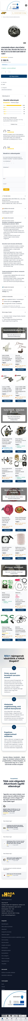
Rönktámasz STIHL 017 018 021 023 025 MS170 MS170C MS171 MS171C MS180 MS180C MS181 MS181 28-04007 (15, 842)
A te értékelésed (7, 161)
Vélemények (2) (6, 96)
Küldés (6, 189)
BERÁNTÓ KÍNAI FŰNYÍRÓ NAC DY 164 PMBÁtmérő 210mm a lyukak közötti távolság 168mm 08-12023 (11, 810)
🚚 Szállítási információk (8, 208)
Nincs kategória (5, 955)
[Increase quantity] (9, 72)
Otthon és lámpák (5, 958)
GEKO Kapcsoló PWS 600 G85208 (14, 873)
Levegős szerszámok (6, 945)
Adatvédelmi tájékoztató (7, 975)
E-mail (5, 183)
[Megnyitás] (13, 5)
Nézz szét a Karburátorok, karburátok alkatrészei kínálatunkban (14, 418)
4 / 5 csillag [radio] (11, 163)
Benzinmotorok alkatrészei (7, 89)
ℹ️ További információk (8, 287)
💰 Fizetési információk (8, 218)
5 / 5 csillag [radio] (14, 163)
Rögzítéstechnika (5, 961)
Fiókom (3, 989)
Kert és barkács (5, 939)
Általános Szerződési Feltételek (8, 972)
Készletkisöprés (5, 924)
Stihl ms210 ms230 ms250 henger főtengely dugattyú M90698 (14, 858)
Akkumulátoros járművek (7, 926)
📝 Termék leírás (6, 196)
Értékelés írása (14, 124)
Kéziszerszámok (5, 942)
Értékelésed (6, 167)
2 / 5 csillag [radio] (7, 163)
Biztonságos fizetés (7, 312)
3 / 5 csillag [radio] (9, 163)
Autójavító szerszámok (6, 932)
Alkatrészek (4, 929)
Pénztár (3, 986)
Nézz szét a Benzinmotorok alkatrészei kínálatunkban (14, 335)
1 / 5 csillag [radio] (4, 163)
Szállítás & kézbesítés (7, 296)
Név (4, 178)
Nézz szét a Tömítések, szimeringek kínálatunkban (14, 572)
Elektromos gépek (5, 934)
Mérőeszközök (5, 947)
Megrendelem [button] (7, 369)
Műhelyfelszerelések (6, 950)
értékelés (10, 57)
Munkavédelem (5, 953)
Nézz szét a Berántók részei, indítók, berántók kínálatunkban (14, 497)
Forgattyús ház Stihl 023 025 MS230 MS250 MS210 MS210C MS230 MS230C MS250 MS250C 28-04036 (15, 826)
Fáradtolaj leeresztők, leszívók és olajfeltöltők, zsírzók (13, 937)
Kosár (3, 984)
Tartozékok (4, 963)
